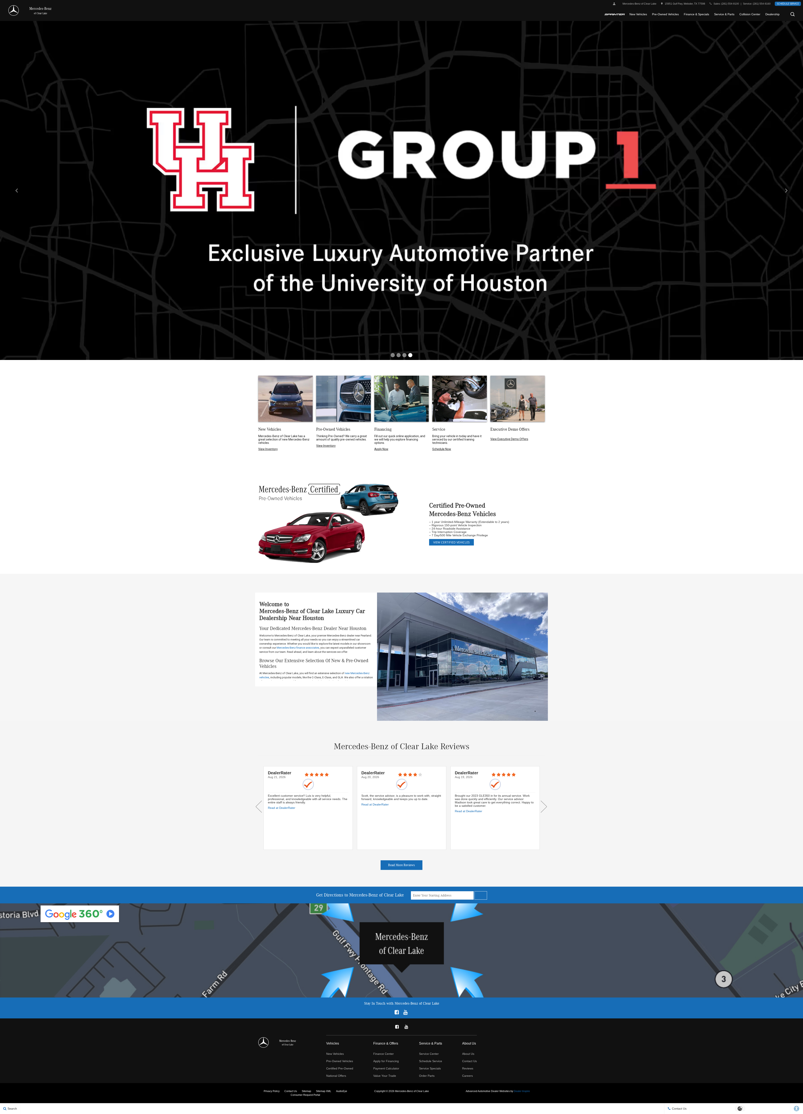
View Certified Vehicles (451, 542)
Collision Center (749, 14)
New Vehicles (638, 14)
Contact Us (469, 1061)
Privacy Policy (272, 1091)
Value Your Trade (384, 1075)
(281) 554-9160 (762, 3)
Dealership (772, 14)
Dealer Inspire (522, 1091)
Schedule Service (788, 3)
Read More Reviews (401, 865)
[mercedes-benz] (13, 10)
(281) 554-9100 (730, 3)
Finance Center (383, 1053)
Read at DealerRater (281, 804)
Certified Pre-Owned (339, 1068)
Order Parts (427, 1075)
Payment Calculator (386, 1068)
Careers (467, 1075)
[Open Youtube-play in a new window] (405, 1011)
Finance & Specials (696, 14)
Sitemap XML (323, 1091)
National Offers (336, 1075)
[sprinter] (614, 14)
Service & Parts (724, 14)
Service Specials (430, 1068)
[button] (792, 14)
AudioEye (341, 1091)
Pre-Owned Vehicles (665, 14)
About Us (468, 1053)
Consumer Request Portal (305, 1095)
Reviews (467, 1068)
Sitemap (306, 1091)
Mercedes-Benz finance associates (298, 647)
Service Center (429, 1053)
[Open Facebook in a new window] (396, 1011)
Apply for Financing (386, 1061)
